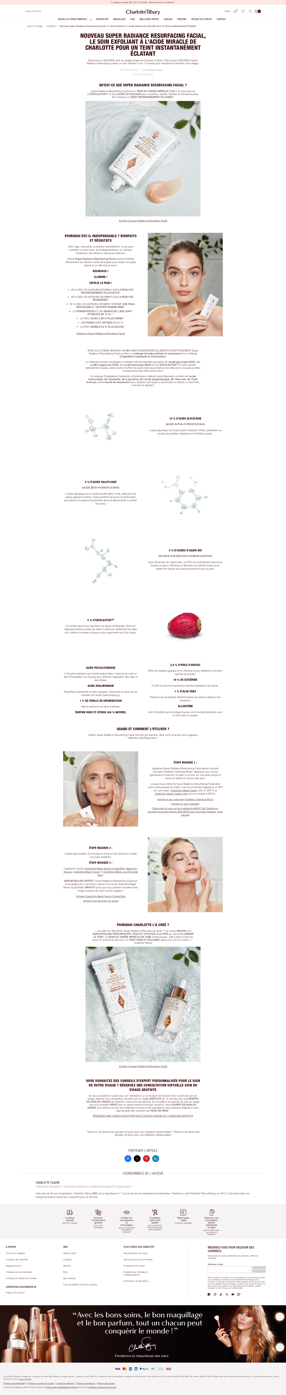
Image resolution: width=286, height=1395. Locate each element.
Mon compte (69, 1278)
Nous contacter (25, 1379)
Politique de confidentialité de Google (61, 1387)
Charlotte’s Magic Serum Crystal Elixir (104, 868)
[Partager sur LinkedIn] (155, 1158)
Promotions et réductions (136, 1281)
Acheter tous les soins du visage (100, 900)
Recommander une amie (135, 1253)
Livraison (67, 1259)
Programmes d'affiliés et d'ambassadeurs (135, 1273)
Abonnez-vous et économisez (138, 1259)
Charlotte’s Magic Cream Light (171, 793)
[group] (72, 1221)
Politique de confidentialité (19, 1272)
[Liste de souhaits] (243, 11)
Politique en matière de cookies (21, 1278)
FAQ (65, 1272)
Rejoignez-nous (13, 1265)
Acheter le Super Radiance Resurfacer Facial (143, 220)
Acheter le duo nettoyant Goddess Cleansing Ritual (185, 799)
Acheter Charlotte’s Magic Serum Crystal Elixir (101, 896)
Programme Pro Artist (134, 1265)
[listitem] (75, 19)
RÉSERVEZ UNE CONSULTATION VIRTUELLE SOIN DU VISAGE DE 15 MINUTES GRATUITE (143, 1116)
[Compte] (235, 11)
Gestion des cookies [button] (106, 1383)
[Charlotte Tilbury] (143, 11)
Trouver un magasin (15, 1253)
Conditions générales (65, 1383)
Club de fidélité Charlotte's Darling (80, 1284)
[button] (250, 11)
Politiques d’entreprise (85, 1383)
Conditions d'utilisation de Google (102, 1387)
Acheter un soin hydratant (185, 804)
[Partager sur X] (137, 1158)
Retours (67, 1265)
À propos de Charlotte (17, 1259)
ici (118, 695)
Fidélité (227, 11)
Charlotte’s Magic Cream (184, 790)
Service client (69, 1253)
